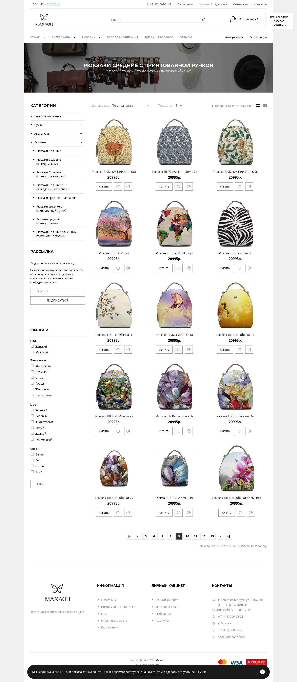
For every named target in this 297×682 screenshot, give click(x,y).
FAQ (104, 614)
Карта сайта (109, 627)
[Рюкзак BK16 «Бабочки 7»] (133, 487)
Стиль (39, 377)
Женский (41, 346)
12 (204, 536)
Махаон (160, 660)
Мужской (41, 352)
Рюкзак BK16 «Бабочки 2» (114, 416)
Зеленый (41, 410)
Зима (38, 472)
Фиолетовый (44, 422)
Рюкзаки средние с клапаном (56, 198)
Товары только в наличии (233, 106)
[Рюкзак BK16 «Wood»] (133, 243)
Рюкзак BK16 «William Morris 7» (174, 172)
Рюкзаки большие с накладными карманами (52, 187)
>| (228, 536)
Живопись (42, 389)
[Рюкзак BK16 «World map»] (194, 243)
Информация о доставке (118, 607)
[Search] (203, 20)
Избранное (163, 614)
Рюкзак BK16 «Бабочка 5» (114, 335)
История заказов (167, 607)
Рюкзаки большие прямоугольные (48, 161)
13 (212, 536)
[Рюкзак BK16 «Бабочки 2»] (133, 406)
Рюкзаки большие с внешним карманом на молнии (56, 234)
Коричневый (43, 439)
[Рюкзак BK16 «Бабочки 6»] (254, 406)
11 (195, 536)
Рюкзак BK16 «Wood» (114, 253)
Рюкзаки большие (48, 151)
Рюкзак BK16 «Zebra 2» (235, 253)
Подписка (162, 620)
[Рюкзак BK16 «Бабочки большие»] (257, 487)
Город (39, 383)
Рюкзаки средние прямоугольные (48, 221)
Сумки (38, 125)
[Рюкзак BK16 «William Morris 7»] (194, 161)
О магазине (109, 600)
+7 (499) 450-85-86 (230, 630)
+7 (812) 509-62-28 (160, 4)
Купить (104, 186)
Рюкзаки (40, 142)
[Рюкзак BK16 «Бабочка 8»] (254, 324)
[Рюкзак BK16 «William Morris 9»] (254, 161)
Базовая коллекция (47, 116)
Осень (39, 466)
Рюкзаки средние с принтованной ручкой (51, 208)
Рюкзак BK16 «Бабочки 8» (175, 498)
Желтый (40, 433)
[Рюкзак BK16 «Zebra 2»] (254, 243)
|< (129, 536)
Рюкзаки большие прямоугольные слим (50, 174)
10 (187, 536)
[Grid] (257, 105)
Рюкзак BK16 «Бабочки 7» (114, 498)
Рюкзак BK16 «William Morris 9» (235, 172)
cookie (59, 672)
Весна (39, 454)
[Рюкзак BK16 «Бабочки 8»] (194, 487)
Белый (39, 428)
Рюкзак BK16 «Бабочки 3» (174, 416)
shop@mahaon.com (231, 637)
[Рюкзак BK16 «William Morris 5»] (133, 161)
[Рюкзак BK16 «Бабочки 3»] (194, 406)
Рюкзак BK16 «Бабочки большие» (236, 498)
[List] (264, 105)
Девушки (41, 372)
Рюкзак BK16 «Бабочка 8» (235, 335)
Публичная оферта (114, 620)
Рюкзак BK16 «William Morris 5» (114, 172)
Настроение (43, 395)
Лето (38, 460)
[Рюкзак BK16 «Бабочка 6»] (194, 324)
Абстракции (43, 366)
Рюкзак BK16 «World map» (175, 253)
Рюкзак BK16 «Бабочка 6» (174, 335)
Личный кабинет (167, 600)
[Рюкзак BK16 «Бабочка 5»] (133, 324)
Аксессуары (42, 133)
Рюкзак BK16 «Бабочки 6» (235, 416)
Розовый (41, 416)
